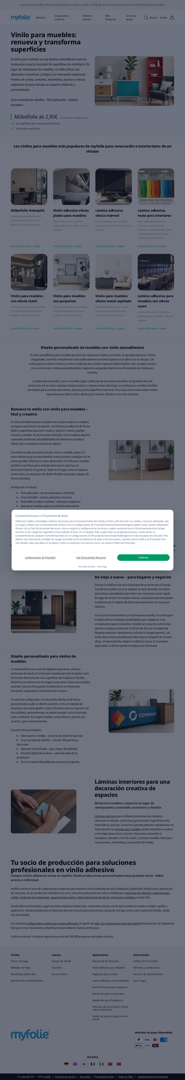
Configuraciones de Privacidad (40, 557)
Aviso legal (102, 566)
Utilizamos (20, 521)
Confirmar (143, 557)
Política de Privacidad (124, 543)
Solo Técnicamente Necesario (91, 557)
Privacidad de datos (86, 566)
